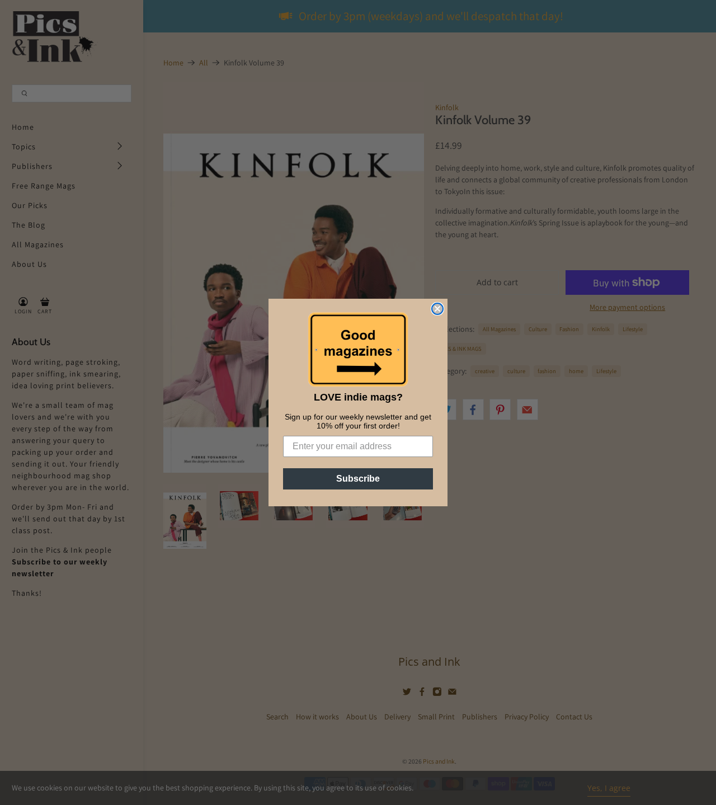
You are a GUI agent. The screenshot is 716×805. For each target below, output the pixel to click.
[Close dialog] (437, 308)
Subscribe (358, 478)
